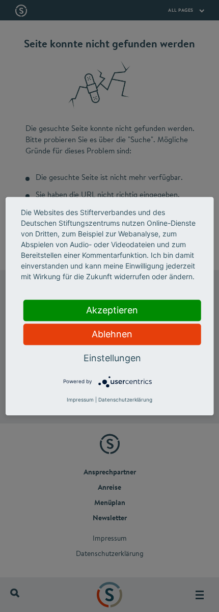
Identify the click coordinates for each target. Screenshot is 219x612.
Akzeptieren (112, 310)
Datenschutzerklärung (125, 399)
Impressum (80, 399)
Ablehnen (112, 334)
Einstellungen (112, 358)
